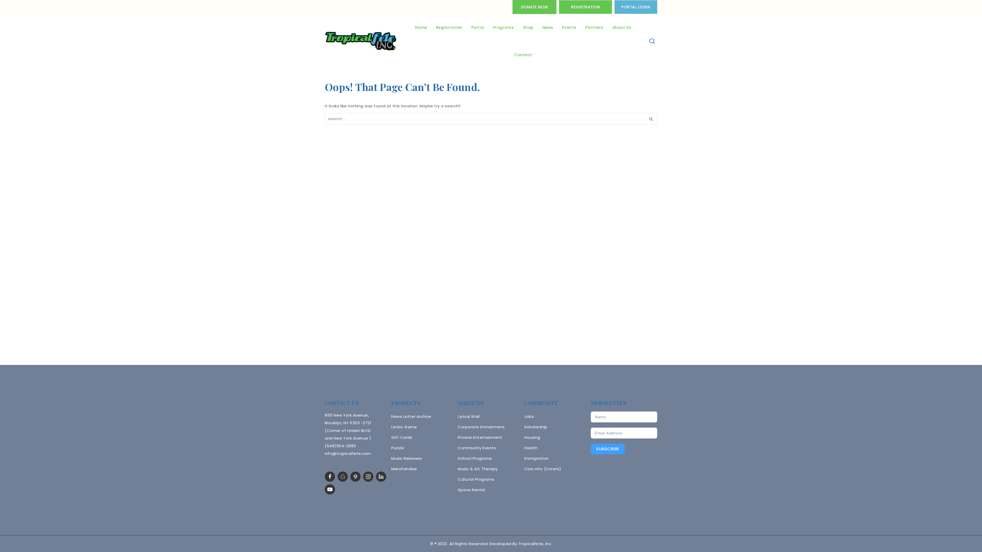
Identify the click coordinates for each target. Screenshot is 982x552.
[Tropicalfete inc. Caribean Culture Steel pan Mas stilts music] (361, 41)
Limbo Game (404, 427)
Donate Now (534, 7)
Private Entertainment (480, 437)
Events (569, 27)
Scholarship (536, 427)
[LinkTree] (355, 476)
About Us (621, 27)
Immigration (536, 458)
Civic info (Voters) (542, 468)
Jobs (529, 416)
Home (421, 27)
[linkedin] (381, 476)
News (547, 27)
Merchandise (404, 468)
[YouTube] (330, 489)
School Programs (475, 458)
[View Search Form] (652, 41)
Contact (523, 54)
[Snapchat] (343, 476)
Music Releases (406, 458)
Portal (477, 27)
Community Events (477, 448)
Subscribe (607, 449)
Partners (594, 27)
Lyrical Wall (468, 416)
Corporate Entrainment (481, 427)
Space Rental (471, 489)
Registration (585, 7)
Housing (532, 437)
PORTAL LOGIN (635, 7)
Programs (503, 27)
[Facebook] (330, 476)
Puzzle (397, 448)
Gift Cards (401, 437)
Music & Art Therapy (478, 468)
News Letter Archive (411, 416)
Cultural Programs (476, 479)
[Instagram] (368, 476)
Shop (528, 27)
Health (531, 448)
